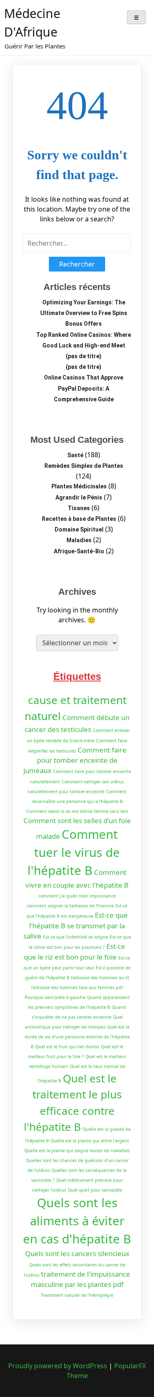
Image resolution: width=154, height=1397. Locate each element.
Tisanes (79, 508)
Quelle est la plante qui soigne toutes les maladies (77, 1150)
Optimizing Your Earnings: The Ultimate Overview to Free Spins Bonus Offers (83, 313)
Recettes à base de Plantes (79, 519)
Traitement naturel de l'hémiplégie (77, 1295)
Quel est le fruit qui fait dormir (67, 1046)
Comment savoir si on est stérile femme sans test (77, 811)
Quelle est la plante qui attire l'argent (90, 1141)
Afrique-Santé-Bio (79, 551)
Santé (75, 455)
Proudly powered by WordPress (58, 1365)
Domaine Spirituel (79, 529)
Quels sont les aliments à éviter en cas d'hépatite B (77, 1220)
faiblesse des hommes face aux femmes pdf (77, 987)
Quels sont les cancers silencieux (77, 1253)
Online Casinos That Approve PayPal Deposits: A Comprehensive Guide (83, 388)
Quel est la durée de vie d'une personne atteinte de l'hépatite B (77, 1036)
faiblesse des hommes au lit (100, 977)
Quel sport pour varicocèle (95, 1190)
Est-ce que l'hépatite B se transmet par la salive (75, 925)
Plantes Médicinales (79, 486)
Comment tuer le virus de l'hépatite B (74, 852)
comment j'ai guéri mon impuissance (77, 896)
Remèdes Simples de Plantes (83, 466)
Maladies (79, 540)
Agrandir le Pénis (78, 497)
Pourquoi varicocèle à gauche (55, 997)
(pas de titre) (83, 356)
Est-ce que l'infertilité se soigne (75, 937)
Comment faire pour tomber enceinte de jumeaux (74, 760)
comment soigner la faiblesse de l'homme (70, 906)
